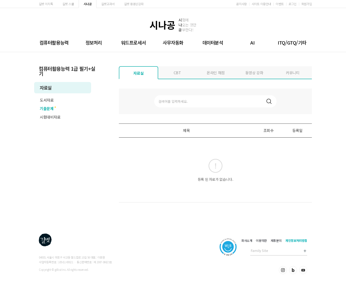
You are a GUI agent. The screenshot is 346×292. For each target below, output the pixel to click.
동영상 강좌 (254, 72)
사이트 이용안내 (261, 4)
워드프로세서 (133, 42)
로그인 (293, 4)
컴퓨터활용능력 (54, 42)
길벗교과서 (108, 4)
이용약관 (261, 240)
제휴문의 (276, 240)
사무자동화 (173, 42)
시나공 (88, 4)
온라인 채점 (216, 72)
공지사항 (241, 4)
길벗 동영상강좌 (134, 4)
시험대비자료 (50, 117)
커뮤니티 (292, 72)
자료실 (46, 87)
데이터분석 (212, 42)
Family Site (259, 250)
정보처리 (93, 42)
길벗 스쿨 (68, 4)
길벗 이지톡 (46, 4)
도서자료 (46, 100)
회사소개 (246, 240)
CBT (177, 72)
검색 (269, 101)
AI (252, 42)
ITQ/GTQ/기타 (292, 42)
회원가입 (306, 4)
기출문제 (46, 108)
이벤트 (280, 4)
